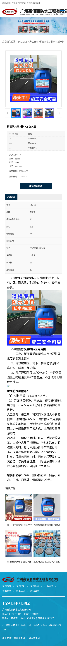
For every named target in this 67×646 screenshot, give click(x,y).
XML (4, 629)
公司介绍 (20, 586)
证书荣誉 (6, 591)
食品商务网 (34, 638)
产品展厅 (33, 41)
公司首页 (6, 586)
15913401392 (16, 603)
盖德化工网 (19, 638)
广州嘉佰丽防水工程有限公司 (16, 625)
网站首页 (22, 41)
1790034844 (35, 614)
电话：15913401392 (11, 614)
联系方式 (20, 591)
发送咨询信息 (35, 186)
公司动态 (34, 586)
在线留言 (34, 591)
